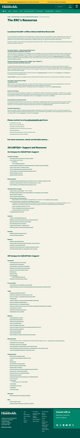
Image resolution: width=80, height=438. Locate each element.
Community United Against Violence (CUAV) (20, 358)
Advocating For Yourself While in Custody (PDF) (21, 285)
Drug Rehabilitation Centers (16, 317)
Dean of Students (44, 414)
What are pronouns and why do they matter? (20, 221)
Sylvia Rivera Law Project (15, 375)
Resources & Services (29, 11)
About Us (15, 11)
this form (41, 86)
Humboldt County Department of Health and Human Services (24, 247)
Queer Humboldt (14, 275)
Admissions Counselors (63, 415)
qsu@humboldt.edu (20, 163)
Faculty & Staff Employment (36, 414)
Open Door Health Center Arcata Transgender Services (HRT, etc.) (25, 327)
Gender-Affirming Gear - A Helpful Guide (19, 225)
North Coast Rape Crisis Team (17, 325)
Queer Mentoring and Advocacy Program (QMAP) (21, 158)
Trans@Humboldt (49, 11)
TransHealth (13, 387)
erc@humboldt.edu (57, 56)
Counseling (44, 416)
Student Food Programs (44, 422)
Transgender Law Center (15, 308)
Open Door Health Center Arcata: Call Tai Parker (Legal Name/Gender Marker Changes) (30, 306)
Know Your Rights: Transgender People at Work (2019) (22, 296)
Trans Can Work (13, 378)
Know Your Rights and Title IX (19, 206)
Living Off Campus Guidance (16, 235)
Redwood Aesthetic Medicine (17, 329)
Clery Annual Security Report (45, 429)
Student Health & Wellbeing (45, 426)
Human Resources (36, 419)
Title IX (25, 420)
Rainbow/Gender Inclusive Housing (18, 233)
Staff (21, 11)
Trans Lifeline (13, 380)
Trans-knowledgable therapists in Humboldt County (22, 350)
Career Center (36, 421)
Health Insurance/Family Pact (17, 241)
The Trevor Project (14, 389)
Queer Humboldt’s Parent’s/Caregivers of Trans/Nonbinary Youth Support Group (29, 348)
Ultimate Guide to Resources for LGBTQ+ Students (22, 403)
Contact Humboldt (61, 417)
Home (9, 11)
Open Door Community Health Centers (19, 270)
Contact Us (58, 11)
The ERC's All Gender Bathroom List (18, 218)
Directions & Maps (6, 427)
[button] (60, 6)
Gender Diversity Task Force (16, 174)
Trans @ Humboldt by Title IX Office (20, 210)
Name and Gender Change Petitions (18, 302)
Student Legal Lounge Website (17, 190)
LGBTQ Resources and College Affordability (20, 395)
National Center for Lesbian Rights (18, 365)
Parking (43, 418)
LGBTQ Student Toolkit (15, 401)
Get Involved (40, 11)
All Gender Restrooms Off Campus (18, 223)
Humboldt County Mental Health (17, 245)
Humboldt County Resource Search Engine (20, 268)
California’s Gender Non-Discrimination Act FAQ (21, 294)
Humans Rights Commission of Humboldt (19, 266)
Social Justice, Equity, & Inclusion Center (19, 167)
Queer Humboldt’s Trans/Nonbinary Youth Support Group (23, 346)
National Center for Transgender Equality (19, 304)
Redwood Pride (13, 273)
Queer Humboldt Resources (18, 277)
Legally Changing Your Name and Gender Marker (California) (24, 300)
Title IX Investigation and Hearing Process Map (23, 208)
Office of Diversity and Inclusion (17, 196)
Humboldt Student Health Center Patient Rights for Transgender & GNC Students (29, 192)
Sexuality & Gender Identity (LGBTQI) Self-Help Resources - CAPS (25, 182)
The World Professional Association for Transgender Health (24, 376)
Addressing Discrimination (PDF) (17, 293)
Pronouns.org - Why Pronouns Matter (18, 371)
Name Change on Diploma (16, 194)
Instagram (16, 56)
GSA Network (13, 361)
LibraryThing (21, 55)
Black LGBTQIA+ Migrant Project (17, 356)
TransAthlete (13, 383)
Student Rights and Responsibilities (18, 198)
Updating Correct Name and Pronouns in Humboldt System (24, 219)
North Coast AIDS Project (16, 323)
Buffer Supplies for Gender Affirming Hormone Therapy (23, 334)
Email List (67, 72)
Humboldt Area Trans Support (17, 264)
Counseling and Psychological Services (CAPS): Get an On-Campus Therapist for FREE (30, 181)
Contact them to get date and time (55, 340)
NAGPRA (25, 421)
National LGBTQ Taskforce (16, 367)
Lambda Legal (13, 298)
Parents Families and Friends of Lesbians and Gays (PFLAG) (24, 369)
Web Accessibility (27, 414)
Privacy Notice (27, 416)
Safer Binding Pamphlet (15, 332)
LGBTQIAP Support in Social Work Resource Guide (21, 227)
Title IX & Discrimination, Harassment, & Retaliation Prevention (24, 201)
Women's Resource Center (16, 173)
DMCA (25, 418)
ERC (5, 11)
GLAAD (11, 360)
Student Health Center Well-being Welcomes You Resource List (25, 243)
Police (43, 420)
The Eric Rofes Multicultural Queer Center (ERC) (21, 169)
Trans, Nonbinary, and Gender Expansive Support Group (23, 171)
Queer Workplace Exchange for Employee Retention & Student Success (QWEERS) (29, 165)
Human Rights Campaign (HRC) (17, 363)
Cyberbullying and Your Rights (17, 311)
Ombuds (43, 431)
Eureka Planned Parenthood (16, 319)
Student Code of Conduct (52, 199)
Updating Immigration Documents (18, 309)
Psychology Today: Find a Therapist (18, 344)
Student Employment (35, 417)
